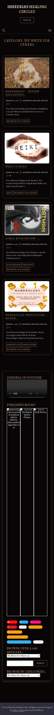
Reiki (9, 193)
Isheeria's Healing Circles (27, 9)
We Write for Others (18, 121)
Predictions (29, 344)
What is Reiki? (16, 166)
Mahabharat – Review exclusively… (22, 93)
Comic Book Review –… (22, 238)
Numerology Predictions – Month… (26, 316)
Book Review (13, 265)
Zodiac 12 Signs (18, 710)
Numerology (13, 344)
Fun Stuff (28, 265)
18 (10, 176)
